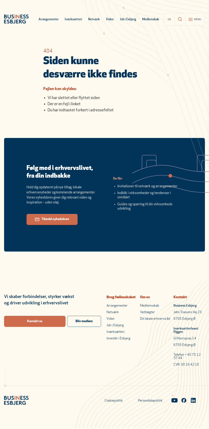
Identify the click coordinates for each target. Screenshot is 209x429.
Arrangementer (49, 19)
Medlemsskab (149, 305)
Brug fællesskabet (121, 297)
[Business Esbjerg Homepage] (16, 19)
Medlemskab (150, 19)
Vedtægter (147, 312)
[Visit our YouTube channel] (174, 401)
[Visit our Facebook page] (184, 401)
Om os (145, 297)
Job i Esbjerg (128, 19)
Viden (110, 19)
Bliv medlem (84, 321)
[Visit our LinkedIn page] (193, 401)
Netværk (94, 19)
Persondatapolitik (150, 400)
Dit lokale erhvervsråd (155, 319)
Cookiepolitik (113, 400)
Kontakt (180, 297)
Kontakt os (34, 321)
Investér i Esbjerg (118, 338)
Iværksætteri (73, 19)
